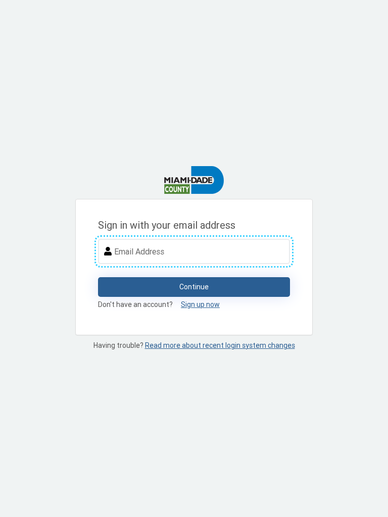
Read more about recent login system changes (220, 345)
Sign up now (200, 304)
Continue (194, 286)
